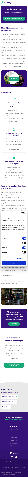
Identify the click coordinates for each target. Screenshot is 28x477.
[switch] (24, 243)
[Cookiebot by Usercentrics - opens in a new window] (20, 213)
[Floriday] (14, 453)
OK (14, 263)
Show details (20, 258)
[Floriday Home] (6, 2)
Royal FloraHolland (19, 461)
